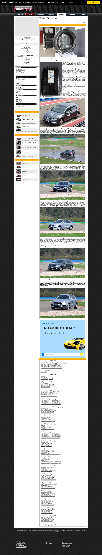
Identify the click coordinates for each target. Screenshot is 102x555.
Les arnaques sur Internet (45, 453)
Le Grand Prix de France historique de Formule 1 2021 (50, 391)
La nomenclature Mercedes (45, 386)
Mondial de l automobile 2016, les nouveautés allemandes (51, 404)
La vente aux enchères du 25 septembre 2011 (48, 480)
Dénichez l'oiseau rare (20, 72)
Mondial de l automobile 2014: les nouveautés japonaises (50, 437)
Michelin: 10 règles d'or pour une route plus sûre (49, 458)
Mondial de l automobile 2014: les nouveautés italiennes (50, 434)
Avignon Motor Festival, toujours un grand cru (49, 410)
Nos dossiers (61, 14)
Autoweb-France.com (66, 545)
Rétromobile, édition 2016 (45, 417)
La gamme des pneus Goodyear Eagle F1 (48, 392)
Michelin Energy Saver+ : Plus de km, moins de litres (50, 457)
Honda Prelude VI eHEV (26, 138)
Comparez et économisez (20, 70)
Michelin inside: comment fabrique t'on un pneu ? (49, 474)
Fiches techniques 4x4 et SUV (21, 542)
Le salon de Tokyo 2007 (45, 507)
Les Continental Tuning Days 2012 (47, 468)
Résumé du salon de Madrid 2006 (46, 511)
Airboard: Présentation (45, 506)
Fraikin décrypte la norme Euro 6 (46, 430)
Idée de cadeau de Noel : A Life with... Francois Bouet (50, 362)
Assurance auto (47, 541)
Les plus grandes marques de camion (47, 379)
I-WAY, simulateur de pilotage (46, 490)
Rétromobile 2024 (44, 372)
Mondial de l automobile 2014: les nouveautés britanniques (51, 435)
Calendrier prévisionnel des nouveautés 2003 (48, 524)
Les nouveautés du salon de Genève (47, 520)
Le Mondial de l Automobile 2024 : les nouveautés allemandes (51, 367)
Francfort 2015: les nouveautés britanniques (48, 420)
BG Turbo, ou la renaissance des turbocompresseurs (50, 382)
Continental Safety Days (45, 445)
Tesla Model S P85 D (25, 163)
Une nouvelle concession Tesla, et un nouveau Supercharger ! (51, 439)
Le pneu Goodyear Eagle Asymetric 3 (47, 406)
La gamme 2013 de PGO (45, 460)
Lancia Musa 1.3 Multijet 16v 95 (28, 142)
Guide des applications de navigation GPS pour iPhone (50, 465)
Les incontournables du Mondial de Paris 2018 (49, 397)
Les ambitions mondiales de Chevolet (47, 451)
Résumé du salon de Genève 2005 (46, 517)
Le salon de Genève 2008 (45, 505)
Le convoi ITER (43, 380)
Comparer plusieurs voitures (21, 543)
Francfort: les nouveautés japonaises (47, 448)
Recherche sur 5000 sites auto (67, 543)
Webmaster (55, 531)
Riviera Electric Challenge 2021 (46, 390)
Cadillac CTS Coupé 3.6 (26, 179)
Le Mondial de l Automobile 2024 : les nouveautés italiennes (51, 366)
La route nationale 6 (44, 408)
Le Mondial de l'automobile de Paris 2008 (48, 504)
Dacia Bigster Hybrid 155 (26, 129)
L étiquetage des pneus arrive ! (46, 466)
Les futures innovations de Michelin (47, 481)
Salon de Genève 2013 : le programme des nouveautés (50, 454)
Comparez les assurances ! (45, 444)
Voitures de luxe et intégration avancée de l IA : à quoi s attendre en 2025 (53, 363)
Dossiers (47, 17)
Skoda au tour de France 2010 (46, 495)
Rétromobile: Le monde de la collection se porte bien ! (50, 456)
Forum (30, 14)
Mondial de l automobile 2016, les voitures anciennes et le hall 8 (52, 400)
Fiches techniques (40, 14)
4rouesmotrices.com (65, 546)
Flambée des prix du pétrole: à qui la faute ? (48, 479)
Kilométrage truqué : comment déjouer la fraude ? (49, 393)
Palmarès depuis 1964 (20, 81)
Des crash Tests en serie (20, 84)
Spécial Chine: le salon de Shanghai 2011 (48, 487)
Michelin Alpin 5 (44, 428)
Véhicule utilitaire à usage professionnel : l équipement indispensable (53, 371)
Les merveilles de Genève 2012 (46, 471)
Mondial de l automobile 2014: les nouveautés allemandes (51, 436)
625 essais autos (19, 544)
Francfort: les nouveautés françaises (47, 449)
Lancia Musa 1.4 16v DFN (26, 147)
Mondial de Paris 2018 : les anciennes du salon (49, 396)
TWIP (61, 550)
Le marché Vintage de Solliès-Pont (47, 409)
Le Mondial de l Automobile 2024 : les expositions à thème (51, 364)
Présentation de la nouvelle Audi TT (47, 512)
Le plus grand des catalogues (21, 74)
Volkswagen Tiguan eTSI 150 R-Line (28, 123)
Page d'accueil (20, 14)
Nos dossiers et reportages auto (21, 546)
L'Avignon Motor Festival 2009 (46, 503)
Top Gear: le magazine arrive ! (46, 427)
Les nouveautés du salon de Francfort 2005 (48, 515)
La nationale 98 (43, 425)
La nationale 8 (43, 426)
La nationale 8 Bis (44, 423)
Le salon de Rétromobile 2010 (46, 500)
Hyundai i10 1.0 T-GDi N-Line (27, 119)
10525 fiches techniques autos (21, 541)
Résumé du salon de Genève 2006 (46, 513)
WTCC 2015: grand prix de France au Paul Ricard (49, 424)
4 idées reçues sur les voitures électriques (48, 493)
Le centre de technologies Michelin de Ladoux (49, 473)
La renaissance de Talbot (45, 485)
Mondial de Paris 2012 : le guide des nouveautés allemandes (51, 462)
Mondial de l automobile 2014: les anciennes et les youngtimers (52, 432)
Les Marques (82, 14)
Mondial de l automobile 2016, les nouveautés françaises (50, 405)
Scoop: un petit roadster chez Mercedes (47, 411)
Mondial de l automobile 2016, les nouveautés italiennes (50, 402)
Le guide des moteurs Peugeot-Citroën (47, 525)
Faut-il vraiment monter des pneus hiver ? (48, 472)
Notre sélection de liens (66, 541)
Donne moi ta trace (44, 377)
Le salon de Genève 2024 (45, 370)
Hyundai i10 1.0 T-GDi (26, 156)
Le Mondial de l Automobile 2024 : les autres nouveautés (50, 365)
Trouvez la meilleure (19, 88)
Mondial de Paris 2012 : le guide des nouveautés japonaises (51, 463)
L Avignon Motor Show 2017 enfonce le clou (49, 399)
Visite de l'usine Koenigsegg (45, 459)
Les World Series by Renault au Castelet (47, 478)
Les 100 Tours (43, 447)
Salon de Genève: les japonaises (46, 413)
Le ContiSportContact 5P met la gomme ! (48, 496)
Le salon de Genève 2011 (45, 489)
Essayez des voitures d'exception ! (46, 521)
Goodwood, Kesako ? (44, 442)
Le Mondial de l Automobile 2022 (47, 381)
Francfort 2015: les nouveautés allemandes (48, 422)
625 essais (27, 38)
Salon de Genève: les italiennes (46, 414)
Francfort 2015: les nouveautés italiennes (48, 419)
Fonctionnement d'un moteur (46, 523)
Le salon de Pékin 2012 (45, 469)
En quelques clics (19, 100)
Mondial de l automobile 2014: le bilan (47, 431)
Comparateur (72, 14)
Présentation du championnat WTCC (47, 443)
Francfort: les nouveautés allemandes (47, 450)
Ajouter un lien (64, 542)
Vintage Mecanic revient (45, 395)
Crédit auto (47, 542)
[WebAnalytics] (51, 553)
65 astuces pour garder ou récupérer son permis (49, 440)
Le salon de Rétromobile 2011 (46, 491)
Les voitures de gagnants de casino (47, 499)
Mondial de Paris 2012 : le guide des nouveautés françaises (51, 461)
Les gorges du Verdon (44, 389)
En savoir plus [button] (69, 2)
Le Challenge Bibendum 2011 (46, 482)
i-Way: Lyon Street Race (45, 455)
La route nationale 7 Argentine (46, 394)
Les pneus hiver (43, 498)
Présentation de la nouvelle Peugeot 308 (48, 509)
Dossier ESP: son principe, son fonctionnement (49, 484)
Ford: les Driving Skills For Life (46, 438)
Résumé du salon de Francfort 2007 (47, 508)
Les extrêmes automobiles (20, 79)
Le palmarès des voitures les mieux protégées (48, 522)
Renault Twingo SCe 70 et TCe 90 (28, 171)
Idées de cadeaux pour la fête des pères (47, 378)
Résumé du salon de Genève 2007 (46, 510)
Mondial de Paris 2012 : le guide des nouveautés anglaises (51, 464)
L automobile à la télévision (45, 387)
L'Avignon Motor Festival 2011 (46, 486)
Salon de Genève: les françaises (46, 415)
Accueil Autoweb (42, 17)
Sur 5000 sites (19, 102)
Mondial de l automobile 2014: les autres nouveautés (50, 433)
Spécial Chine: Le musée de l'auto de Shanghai (49, 483)
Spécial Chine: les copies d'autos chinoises (48, 488)
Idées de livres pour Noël (45, 418)
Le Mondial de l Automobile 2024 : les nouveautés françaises (51, 368)
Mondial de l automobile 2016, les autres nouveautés (50, 401)
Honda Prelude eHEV (26, 115)
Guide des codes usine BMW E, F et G (47, 385)
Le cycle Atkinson (44, 376)
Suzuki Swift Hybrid (25, 126)
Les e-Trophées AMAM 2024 (46, 369)
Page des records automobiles (21, 547)
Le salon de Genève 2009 (45, 502)
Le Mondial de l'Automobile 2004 (47, 518)
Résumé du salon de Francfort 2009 (47, 501)
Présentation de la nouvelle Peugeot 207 (48, 514)
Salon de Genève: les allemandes (46, 416)
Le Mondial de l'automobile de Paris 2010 (48, 494)
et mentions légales (19, 108)
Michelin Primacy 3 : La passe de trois (47, 477)
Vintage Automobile (44, 383)
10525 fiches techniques (27, 37)
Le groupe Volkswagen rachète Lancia (47, 384)
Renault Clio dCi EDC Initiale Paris (28, 166)
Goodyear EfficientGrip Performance (47, 429)
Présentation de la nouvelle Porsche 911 (48, 519)
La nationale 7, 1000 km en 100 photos (47, 467)
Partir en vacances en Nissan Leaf (46, 398)
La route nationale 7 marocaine (46, 388)
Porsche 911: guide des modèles (46, 446)
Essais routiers (51, 14)
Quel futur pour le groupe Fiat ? (46, 475)
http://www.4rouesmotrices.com (49, 550)
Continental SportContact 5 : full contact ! (48, 476)
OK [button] (93, 2)
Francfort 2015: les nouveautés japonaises (48, 421)
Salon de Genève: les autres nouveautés (47, 412)
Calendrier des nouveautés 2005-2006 (47, 516)
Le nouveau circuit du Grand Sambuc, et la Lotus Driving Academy (52, 407)
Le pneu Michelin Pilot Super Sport (47, 492)
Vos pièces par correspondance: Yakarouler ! (48, 470)
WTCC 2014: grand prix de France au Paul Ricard (49, 441)
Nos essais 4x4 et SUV (20, 545)
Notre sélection (18, 97)
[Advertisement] (60, 9)
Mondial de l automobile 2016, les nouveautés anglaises (50, 403)
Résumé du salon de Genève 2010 (46, 497)
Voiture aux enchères (48, 543)
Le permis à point (44, 452)
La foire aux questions (20, 106)
